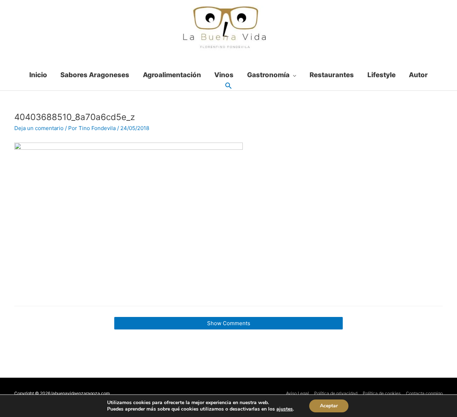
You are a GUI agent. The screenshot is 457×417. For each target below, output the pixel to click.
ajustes (284, 409)
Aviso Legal (297, 393)
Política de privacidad (335, 393)
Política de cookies (382, 393)
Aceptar (329, 405)
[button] (228, 86)
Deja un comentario (39, 128)
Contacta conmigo (424, 393)
